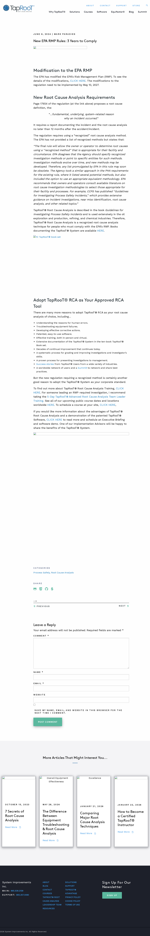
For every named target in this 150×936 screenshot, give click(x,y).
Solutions (75, 11)
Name (38, 672)
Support (121, 6)
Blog (131, 11)
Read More (13, 827)
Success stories (45, 364)
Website (39, 695)
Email (38, 683)
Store (136, 6)
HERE (100, 230)
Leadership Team (52, 905)
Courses (88, 11)
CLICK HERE (78, 80)
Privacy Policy (72, 897)
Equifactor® (118, 11)
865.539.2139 (17, 891)
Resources (49, 908)
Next (122, 606)
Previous (43, 606)
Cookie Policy (72, 901)
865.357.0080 (22, 895)
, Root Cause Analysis (62, 572)
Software (102, 11)
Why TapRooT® (57, 11)
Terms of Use (72, 905)
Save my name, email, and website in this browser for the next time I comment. (78, 711)
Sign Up (112, 895)
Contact (105, 6)
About (90, 6)
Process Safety (41, 572)
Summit (142, 11)
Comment (41, 636)
